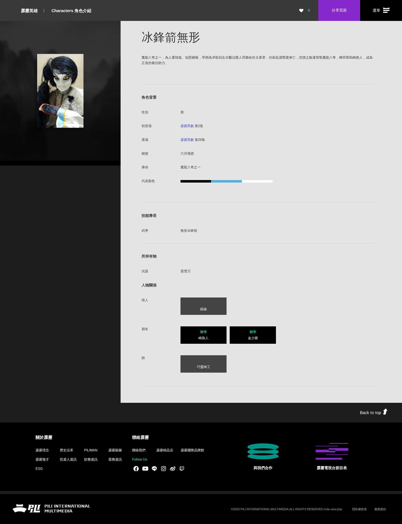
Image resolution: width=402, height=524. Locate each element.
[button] (381, 10)
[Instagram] (163, 468)
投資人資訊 (68, 459)
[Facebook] (136, 468)
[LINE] (154, 468)
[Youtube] (145, 468)
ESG (39, 468)
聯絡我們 (139, 450)
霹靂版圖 (115, 450)
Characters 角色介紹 (71, 10)
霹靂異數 (187, 126)
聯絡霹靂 (140, 437)
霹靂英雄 (29, 10)
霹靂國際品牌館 (192, 450)
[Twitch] (182, 468)
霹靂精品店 (164, 450)
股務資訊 (115, 459)
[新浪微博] (173, 468)
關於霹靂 (44, 437)
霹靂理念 (42, 450)
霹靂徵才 (42, 459)
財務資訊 (91, 459)
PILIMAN (91, 450)
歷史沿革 (66, 450)
